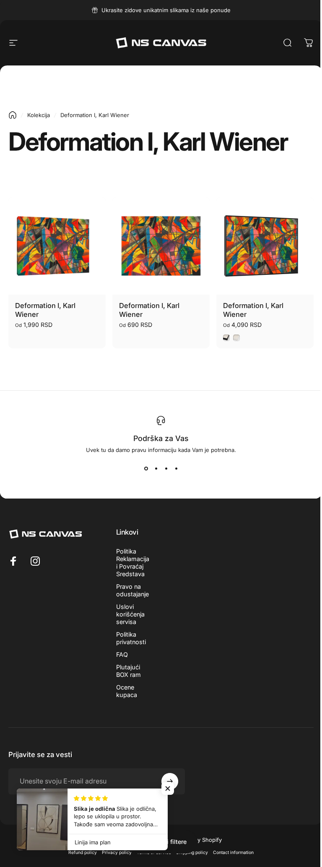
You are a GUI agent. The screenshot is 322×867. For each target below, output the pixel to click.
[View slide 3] (166, 468)
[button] (167, 788)
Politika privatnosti (131, 638)
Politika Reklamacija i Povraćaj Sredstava (132, 562)
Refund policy (82, 852)
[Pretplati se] (169, 781)
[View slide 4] (176, 468)
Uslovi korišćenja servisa (130, 614)
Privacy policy (117, 852)
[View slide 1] (146, 468)
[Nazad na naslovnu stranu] (12, 115)
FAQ (122, 654)
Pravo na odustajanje (132, 590)
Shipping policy (192, 852)
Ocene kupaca (126, 691)
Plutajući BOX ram (128, 670)
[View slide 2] (156, 468)
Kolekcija (38, 115)
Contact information (233, 852)
